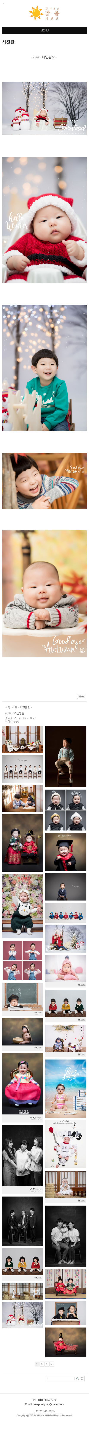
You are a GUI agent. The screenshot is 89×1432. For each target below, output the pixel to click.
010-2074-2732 (47, 1400)
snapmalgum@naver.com (49, 1404)
